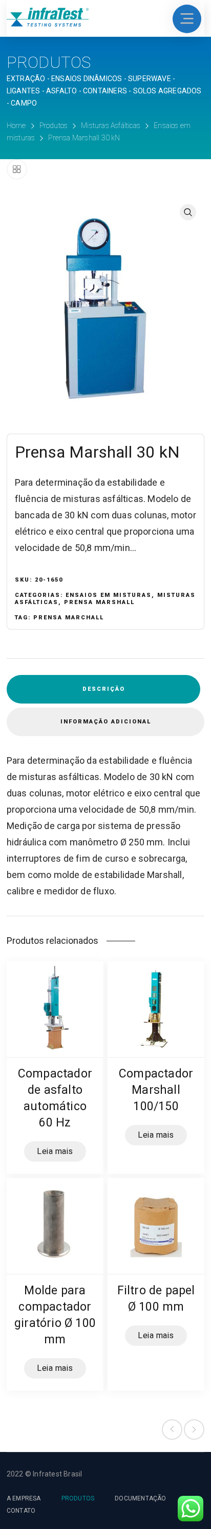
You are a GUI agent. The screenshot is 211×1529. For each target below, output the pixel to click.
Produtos (53, 125)
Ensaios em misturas (109, 595)
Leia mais (55, 1151)
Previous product (172, 1429)
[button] (188, 212)
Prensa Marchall (68, 617)
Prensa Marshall (99, 602)
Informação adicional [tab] (105, 721)
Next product (194, 1429)
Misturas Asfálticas (110, 125)
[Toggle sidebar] (17, 169)
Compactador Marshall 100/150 (156, 1090)
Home (16, 125)
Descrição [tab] (103, 689)
